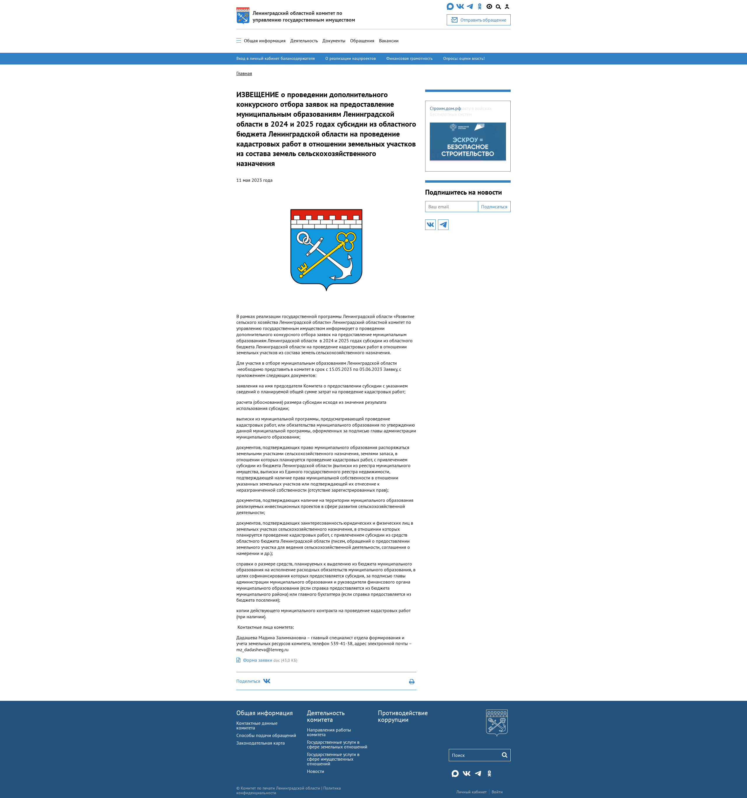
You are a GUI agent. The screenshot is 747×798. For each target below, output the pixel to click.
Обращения (362, 40)
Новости (315, 771)
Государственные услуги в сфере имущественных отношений (333, 758)
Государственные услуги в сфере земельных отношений (337, 744)
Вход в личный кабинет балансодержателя (275, 58)
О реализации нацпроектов (350, 58)
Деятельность (304, 40)
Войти (497, 791)
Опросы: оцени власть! (464, 58)
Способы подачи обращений (266, 735)
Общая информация (265, 40)
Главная (244, 73)
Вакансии (389, 40)
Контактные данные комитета (256, 725)
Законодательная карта (260, 743)
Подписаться (494, 206)
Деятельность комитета (325, 716)
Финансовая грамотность (409, 58)
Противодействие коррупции (403, 716)
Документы (333, 40)
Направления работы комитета (329, 732)
